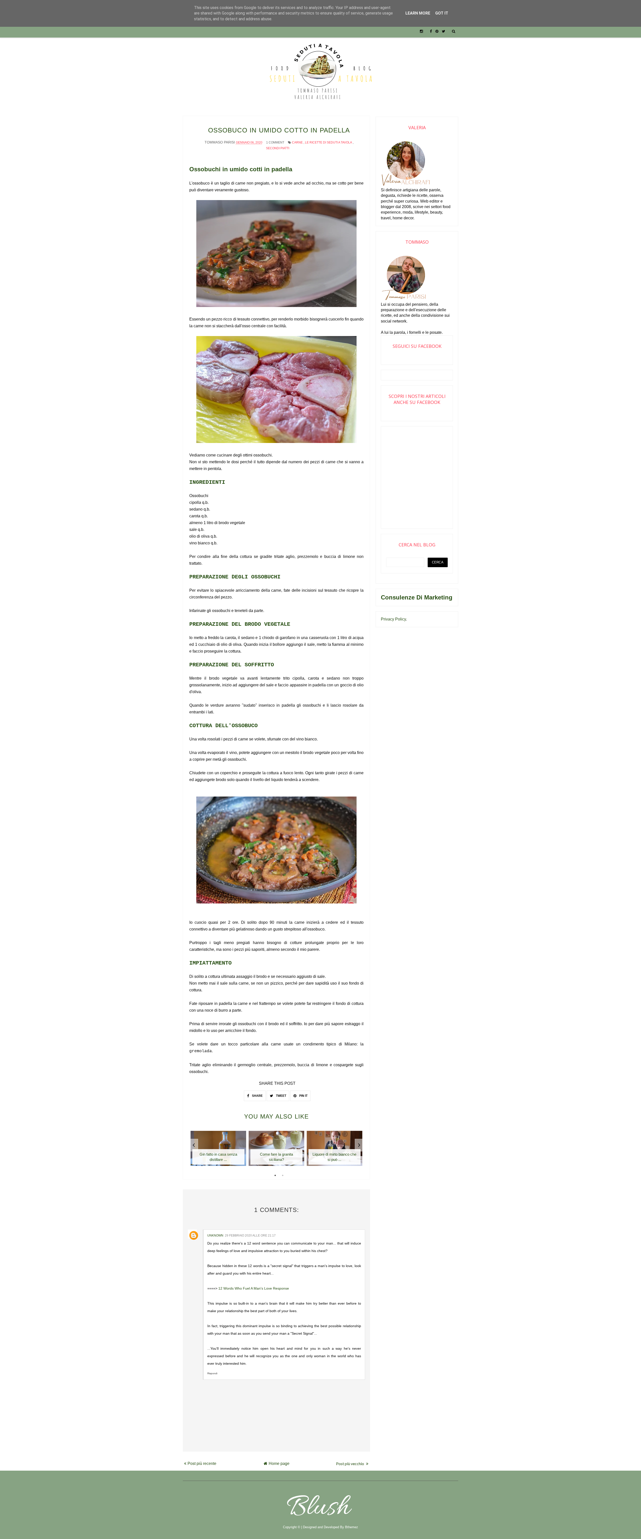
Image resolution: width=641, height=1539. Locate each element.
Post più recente (202, 1463)
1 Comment (275, 142)
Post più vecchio (350, 1463)
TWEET (280, 1096)
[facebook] (431, 31)
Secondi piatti (277, 148)
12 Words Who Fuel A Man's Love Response (253, 1288)
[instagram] (421, 31)
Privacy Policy (393, 619)
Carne (297, 142)
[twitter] (443, 31)
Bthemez (351, 1527)
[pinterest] (436, 31)
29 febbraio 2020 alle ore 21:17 (250, 1235)
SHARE (257, 1096)
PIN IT (302, 1096)
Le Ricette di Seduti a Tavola (328, 142)
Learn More (417, 13)
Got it (441, 13)
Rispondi (212, 1373)
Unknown (215, 1235)
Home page (279, 1463)
